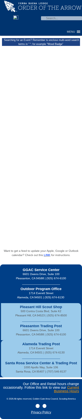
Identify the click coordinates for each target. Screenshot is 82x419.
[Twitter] (44, 406)
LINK (47, 255)
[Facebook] (16, 26)
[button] (71, 32)
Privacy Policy (41, 412)
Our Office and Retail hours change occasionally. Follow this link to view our (41, 387)
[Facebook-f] (37, 406)
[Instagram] (24, 26)
